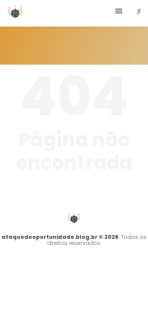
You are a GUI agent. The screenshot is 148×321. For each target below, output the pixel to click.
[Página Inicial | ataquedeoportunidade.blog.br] (15, 13)
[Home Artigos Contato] (74, 13)
